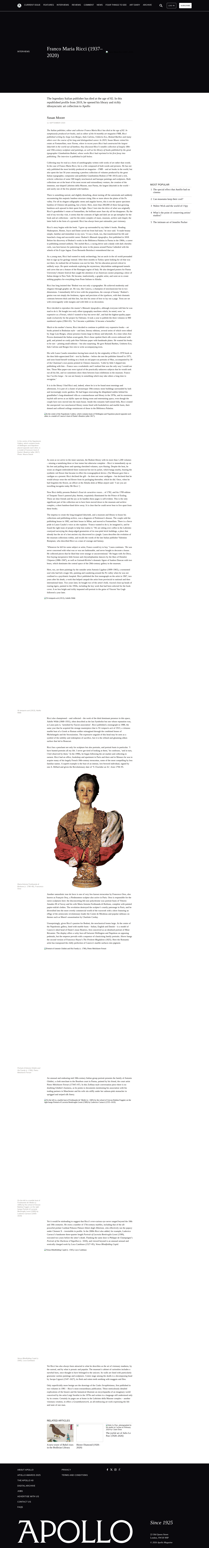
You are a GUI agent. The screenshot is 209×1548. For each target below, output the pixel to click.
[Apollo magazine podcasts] (119, 1470)
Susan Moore (56, 118)
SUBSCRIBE (185, 6)
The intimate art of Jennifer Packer (170, 222)
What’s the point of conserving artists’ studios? (172, 214)
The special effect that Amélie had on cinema (171, 191)
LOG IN (171, 6)
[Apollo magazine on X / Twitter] (111, 1470)
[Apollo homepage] (20, 6)
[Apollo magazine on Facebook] (107, 1470)
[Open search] (161, 5)
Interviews (23, 52)
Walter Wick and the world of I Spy (170, 205)
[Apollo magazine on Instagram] (115, 1470)
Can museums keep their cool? (168, 199)
